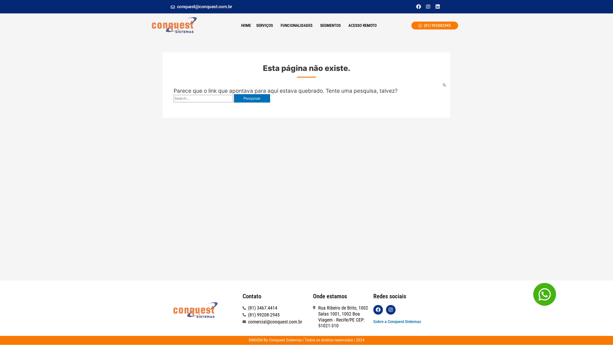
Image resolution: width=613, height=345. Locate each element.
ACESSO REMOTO (362, 25)
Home (246, 25)
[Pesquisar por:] (204, 98)
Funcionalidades (296, 25)
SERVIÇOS (264, 25)
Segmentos (330, 25)
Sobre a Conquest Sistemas (397, 321)
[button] (266, 25)
